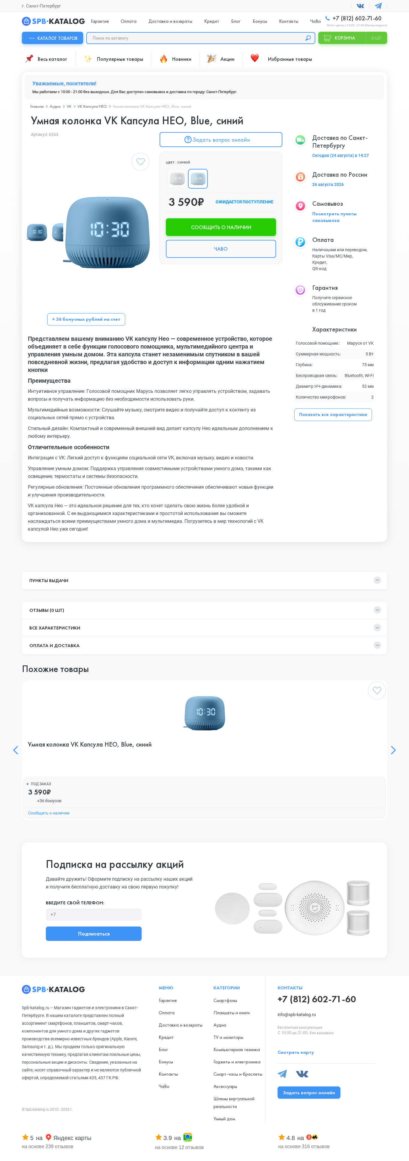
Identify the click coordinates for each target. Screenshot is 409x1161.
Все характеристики (54, 628)
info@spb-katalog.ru (297, 1014)
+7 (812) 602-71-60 (356, 18)
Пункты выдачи (48, 580)
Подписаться (94, 933)
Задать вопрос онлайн (221, 139)
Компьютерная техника (236, 1049)
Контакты (288, 21)
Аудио (55, 106)
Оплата (129, 21)
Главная (37, 106)
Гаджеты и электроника (236, 1062)
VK (69, 106)
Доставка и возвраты (170, 21)
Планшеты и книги (231, 1012)
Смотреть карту (296, 1052)
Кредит (211, 21)
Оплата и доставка (54, 645)
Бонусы (260, 21)
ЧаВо (315, 21)
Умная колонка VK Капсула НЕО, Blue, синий (90, 744)
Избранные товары (290, 58)
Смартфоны (225, 1000)
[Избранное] (140, 163)
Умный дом (224, 1118)
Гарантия (100, 21)
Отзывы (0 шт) (46, 610)
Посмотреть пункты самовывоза (334, 217)
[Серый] (177, 179)
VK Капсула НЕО (92, 106)
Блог (235, 21)
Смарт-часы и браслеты (237, 1074)
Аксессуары (225, 1086)
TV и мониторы (228, 1037)
